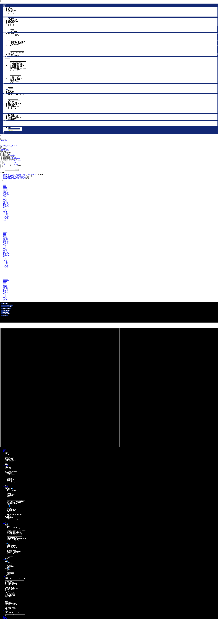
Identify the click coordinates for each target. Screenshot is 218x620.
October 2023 (5, 217)
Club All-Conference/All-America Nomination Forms (16, 578)
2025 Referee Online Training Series (14, 514)
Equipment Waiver (9, 581)
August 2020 (5, 256)
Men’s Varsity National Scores (13, 527)
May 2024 (4, 210)
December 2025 (5, 191)
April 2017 (5, 297)
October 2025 (5, 193)
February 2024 (5, 213)
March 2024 (5, 212)
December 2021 (5, 240)
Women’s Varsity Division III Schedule (15, 534)
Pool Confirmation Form (10, 593)
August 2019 (5, 268)
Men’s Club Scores (11, 546)
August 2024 (5, 207)
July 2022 (4, 233)
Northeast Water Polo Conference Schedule (16, 530)
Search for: (2, 169)
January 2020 (5, 263)
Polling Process (10, 566)
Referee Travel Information (13, 519)
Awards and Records (7, 306)
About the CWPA (6, 313)
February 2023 (5, 225)
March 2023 (5, 224)
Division (11, 146)
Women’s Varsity (10, 479)
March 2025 (5, 200)
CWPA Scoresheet (8, 597)
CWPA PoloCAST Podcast (10, 608)
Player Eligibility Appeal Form (11, 592)
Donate (4, 610)
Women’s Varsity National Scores (14, 532)
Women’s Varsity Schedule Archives (14, 536)
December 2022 (5, 227)
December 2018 (5, 277)
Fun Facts (7, 454)
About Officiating (8, 488)
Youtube (5, 616)
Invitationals (10, 556)
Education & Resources (10, 468)
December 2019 (5, 264)
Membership (5, 465)
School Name (6, 146)
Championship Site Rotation (13, 539)
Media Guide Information (10, 587)
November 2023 (6, 216)
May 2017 (4, 296)
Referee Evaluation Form (10, 594)
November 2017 (6, 290)
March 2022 (5, 237)
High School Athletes (9, 457)
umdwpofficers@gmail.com (15, 158)
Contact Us (5, 315)
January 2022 (5, 239)
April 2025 (5, 199)
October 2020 (5, 254)
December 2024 (5, 203)
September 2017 (6, 292)
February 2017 (5, 299)
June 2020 (4, 258)
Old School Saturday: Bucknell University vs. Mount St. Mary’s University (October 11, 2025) (20, 174)
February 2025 (5, 201)
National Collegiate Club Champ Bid (12, 588)
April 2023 (5, 223)
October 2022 (5, 230)
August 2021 (5, 244)
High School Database (9, 470)
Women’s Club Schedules (12, 549)
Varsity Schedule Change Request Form (15, 540)
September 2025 (6, 194)
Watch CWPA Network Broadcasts (12, 604)
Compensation (10, 495)
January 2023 (5, 226)
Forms (4, 576)
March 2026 (5, 188)
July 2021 (4, 245)
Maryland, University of (4, 149)
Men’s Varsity (10, 478)
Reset (2, 147)
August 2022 (5, 232)
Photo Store (5, 303)
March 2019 (5, 273)
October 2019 (5, 266)
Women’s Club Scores (11, 550)
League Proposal (8, 586)
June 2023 (4, 221)
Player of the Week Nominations (11, 584)
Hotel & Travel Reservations (11, 471)
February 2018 (5, 287)
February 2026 (5, 189)
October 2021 (5, 242)
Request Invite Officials (12, 503)
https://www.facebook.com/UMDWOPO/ (11, 164)
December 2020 (5, 252)
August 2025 (5, 195)
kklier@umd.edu (12, 155)
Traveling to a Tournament (10, 460)
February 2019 (5, 274)
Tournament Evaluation (10, 595)
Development (5, 312)
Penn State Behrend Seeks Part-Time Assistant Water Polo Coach (14, 177)
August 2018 (5, 281)
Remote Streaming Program (10, 603)
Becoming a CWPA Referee (12, 490)
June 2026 (4, 185)
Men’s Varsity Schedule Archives (14, 531)
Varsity (4, 449)
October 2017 (5, 291)
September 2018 (6, 280)
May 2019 (4, 271)
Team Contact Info (9, 476)
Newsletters (9, 508)
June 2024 (4, 209)
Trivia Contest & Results (10, 461)
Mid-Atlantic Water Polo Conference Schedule (17, 529)
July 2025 (4, 196)
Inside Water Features (9, 459)
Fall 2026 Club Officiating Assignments (15, 501)
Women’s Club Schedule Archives (14, 551)
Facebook (5, 618)
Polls (4, 559)
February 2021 (5, 250)
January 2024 (5, 214)
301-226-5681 (11, 154)
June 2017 (4, 295)
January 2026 (5, 190)
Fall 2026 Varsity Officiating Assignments (16, 500)
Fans (4, 451)
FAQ (6, 453)
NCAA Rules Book (11, 510)
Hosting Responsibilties (12, 537)
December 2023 (5, 215)
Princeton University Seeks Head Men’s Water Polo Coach (13, 178)
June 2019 (4, 270)
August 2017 (5, 293)
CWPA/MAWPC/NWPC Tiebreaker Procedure (16, 538)
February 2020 (5, 262)
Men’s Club (9, 480)
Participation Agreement (10, 589)
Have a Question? (8, 456)
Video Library (10, 511)
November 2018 (6, 278)
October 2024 (5, 205)
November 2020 (6, 253)
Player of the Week (6, 308)
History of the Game (9, 458)
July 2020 (4, 257)
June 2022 (4, 234)
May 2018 (4, 284)
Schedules (5, 523)
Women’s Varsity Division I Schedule (14, 533)
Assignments (8, 497)
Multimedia (5, 600)
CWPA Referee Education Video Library (13, 606)
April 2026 (5, 187)
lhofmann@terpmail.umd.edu (11, 162)
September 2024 (6, 206)
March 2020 (5, 261)
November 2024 (6, 204)
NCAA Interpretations (11, 509)
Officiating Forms (11, 494)
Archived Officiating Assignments (14, 502)
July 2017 (4, 294)
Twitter (4, 617)
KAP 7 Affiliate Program (7, 305)
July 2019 (4, 269)
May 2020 (4, 259)
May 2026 (4, 186)
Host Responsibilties (11, 553)
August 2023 (5, 219)
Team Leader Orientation (10, 474)
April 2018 (5, 285)
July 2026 (4, 184)
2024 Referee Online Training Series (14, 513)
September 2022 (6, 231)
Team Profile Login (11, 483)
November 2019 (6, 265)
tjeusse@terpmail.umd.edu (16, 160)
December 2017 (5, 289)
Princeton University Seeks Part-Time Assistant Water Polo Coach (14, 176)
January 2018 (5, 288)
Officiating (5, 486)
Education (7, 506)
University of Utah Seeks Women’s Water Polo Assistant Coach (14, 175)
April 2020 (5, 260)
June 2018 (4, 283)
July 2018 (4, 282)
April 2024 (5, 211)
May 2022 (4, 235)
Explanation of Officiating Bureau (14, 492)
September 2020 (6, 255)
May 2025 (4, 198)
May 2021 (4, 247)
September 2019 (6, 267)
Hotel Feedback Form (9, 582)
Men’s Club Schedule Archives (13, 547)
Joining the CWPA (8, 472)
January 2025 (5, 202)
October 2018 (5, 279)
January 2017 (5, 300)
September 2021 (6, 243)
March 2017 (5, 298)
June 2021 (4, 246)
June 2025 (4, 197)
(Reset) (19, 145)
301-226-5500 (13, 157)
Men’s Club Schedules (11, 545)
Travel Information (9, 517)
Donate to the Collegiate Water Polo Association (15, 614)
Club (4, 450)
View (1, 168)
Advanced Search (3, 140)
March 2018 (5, 286)
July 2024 (4, 208)
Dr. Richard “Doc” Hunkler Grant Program (13, 612)
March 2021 (5, 249)
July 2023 (4, 220)
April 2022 (5, 236)
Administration (6, 310)
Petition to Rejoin (8, 590)
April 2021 (5, 248)
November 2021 (6, 241)
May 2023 (4, 222)
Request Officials (8, 596)
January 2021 (5, 251)
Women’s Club (10, 481)
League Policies (8, 473)
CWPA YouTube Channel (10, 607)
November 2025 (6, 192)
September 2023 (6, 218)
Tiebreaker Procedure (11, 555)
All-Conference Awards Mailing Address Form (14, 580)
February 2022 (5, 238)
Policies (9, 493)
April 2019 (5, 272)
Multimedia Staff (8, 602)
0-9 (1, 145)
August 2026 (5, 183)
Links (6, 463)
